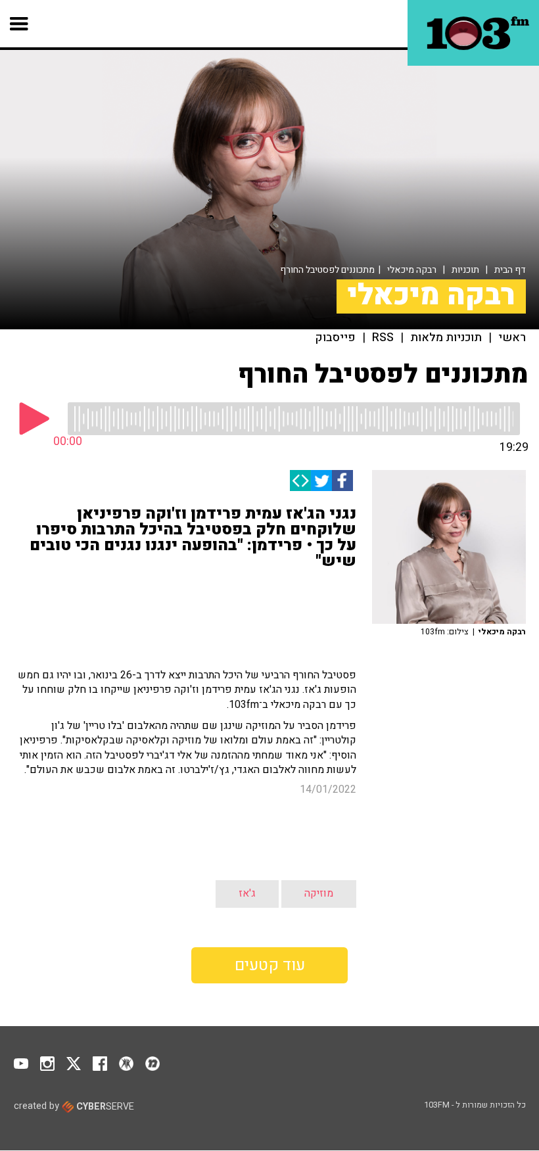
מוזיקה (318, 893)
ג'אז (247, 893)
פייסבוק (336, 338)
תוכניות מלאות (446, 338)
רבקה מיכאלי (411, 270)
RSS (383, 338)
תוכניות (465, 270)
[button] (19, 23)
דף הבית (510, 270)
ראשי (512, 338)
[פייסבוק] (342, 480)
